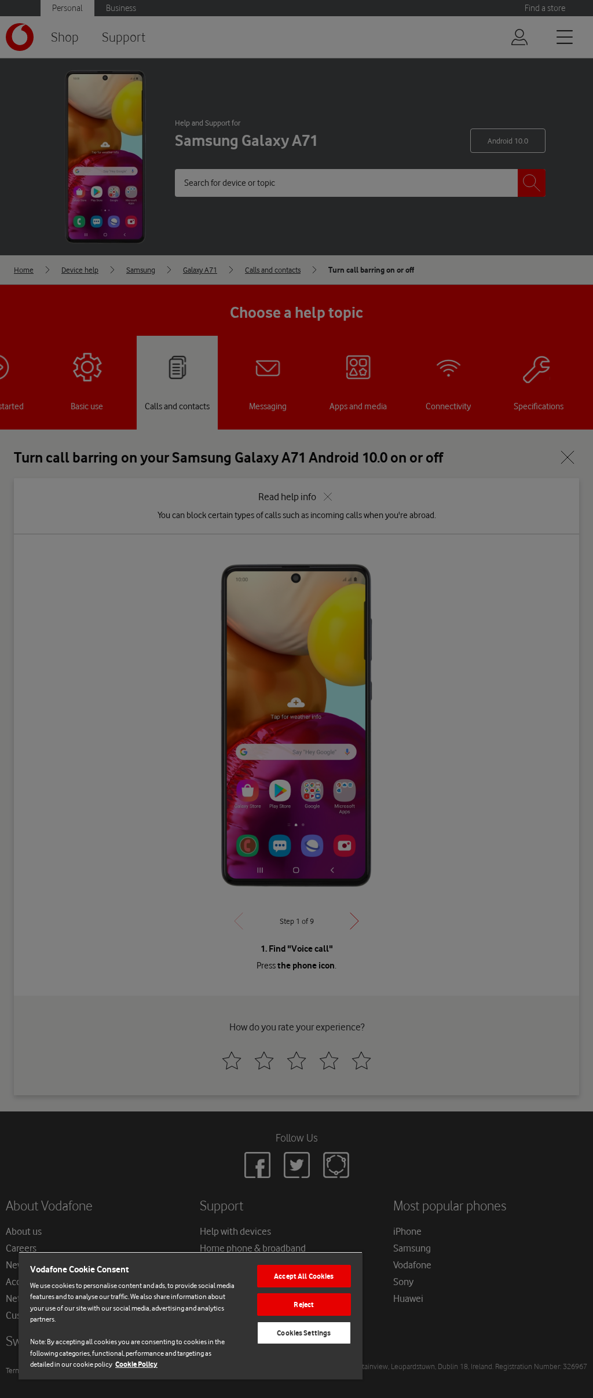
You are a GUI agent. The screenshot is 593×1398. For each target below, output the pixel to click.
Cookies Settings (304, 1333)
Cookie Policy (136, 1364)
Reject (304, 1304)
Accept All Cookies (304, 1276)
